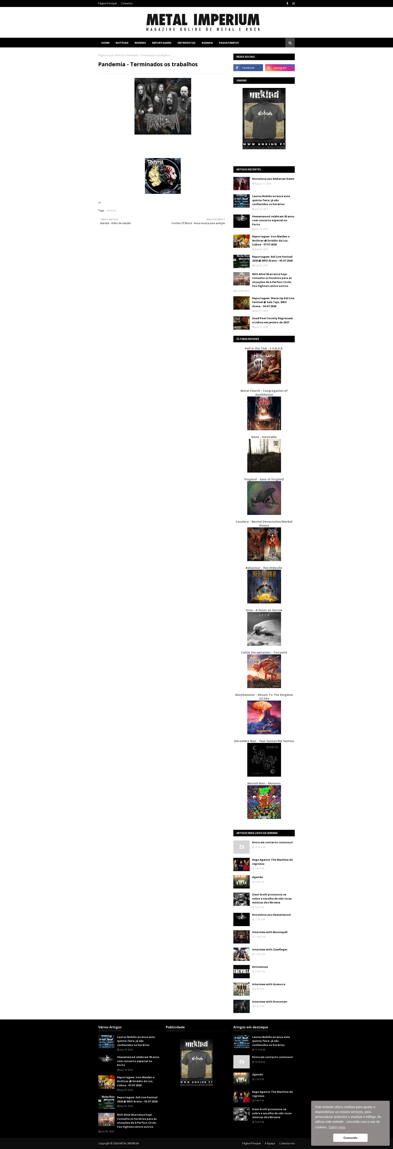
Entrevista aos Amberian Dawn (273, 179)
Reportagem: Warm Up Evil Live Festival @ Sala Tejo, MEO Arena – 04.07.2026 (273, 302)
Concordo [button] (350, 1137)
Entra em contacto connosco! (272, 842)
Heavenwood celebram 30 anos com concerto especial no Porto (273, 220)
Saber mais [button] (337, 1127)
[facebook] (287, 3)
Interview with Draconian (269, 1001)
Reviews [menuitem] (140, 43)
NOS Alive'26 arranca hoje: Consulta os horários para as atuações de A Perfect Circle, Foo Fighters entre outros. (272, 280)
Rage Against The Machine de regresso (272, 862)
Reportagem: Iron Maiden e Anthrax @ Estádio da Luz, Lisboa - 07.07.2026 (271, 240)
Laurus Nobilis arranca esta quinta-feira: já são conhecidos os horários (271, 200)
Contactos (127, 3)
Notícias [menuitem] (122, 43)
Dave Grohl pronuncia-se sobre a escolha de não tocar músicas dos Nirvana (272, 898)
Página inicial (105, 55)
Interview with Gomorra (268, 984)
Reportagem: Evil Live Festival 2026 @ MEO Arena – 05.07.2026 (272, 259)
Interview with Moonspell (269, 932)
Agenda (257, 877)
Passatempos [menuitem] (229, 43)
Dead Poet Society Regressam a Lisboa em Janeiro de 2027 (272, 320)
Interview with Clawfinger (270, 949)
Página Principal (107, 3)
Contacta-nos (287, 1143)
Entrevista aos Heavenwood (271, 915)
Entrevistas (260, 967)
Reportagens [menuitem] (162, 43)
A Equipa (270, 1143)
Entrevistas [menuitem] (186, 43)
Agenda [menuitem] (207, 43)
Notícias (120, 55)
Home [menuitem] (105, 43)
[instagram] (293, 3)
